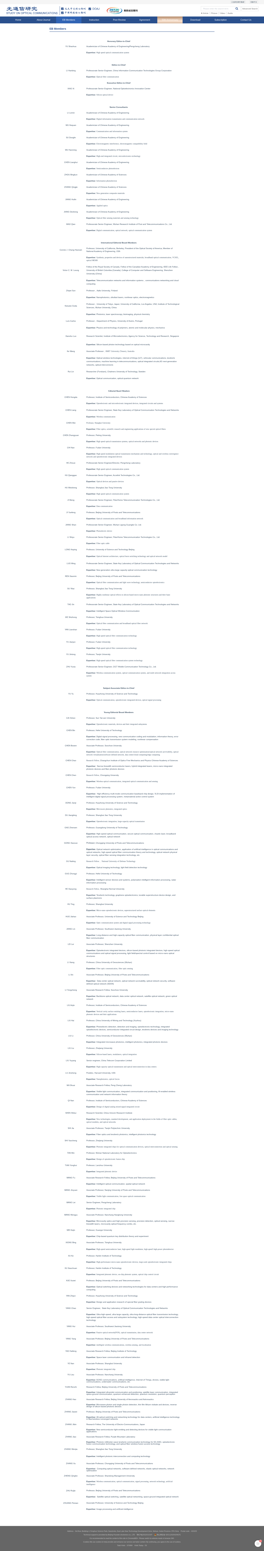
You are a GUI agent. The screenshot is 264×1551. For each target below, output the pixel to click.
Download (195, 20)
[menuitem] (18, 20)
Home (18, 20)
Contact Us (245, 20)
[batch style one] (257, 1543)
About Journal (43, 20)
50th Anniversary (170, 20)
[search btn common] (236, 8)
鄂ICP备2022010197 (144, 1535)
